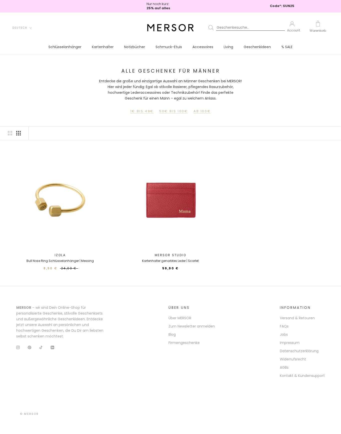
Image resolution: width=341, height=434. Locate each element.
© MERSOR (29, 414)
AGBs (284, 367)
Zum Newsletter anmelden (192, 326)
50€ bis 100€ (173, 111)
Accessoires (202, 46)
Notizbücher (134, 46)
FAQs (284, 326)
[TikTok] (41, 347)
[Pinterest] (29, 347)
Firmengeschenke (184, 342)
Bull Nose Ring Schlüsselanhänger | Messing (60, 261)
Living (228, 46)
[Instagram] (18, 347)
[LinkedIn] (52, 347)
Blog (172, 334)
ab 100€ (202, 111)
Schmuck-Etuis (169, 46)
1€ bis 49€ (142, 111)
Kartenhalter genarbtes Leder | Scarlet (170, 261)
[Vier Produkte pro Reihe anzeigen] (18, 133)
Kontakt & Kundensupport (302, 375)
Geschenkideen (257, 46)
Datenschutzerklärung (299, 350)
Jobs (284, 334)
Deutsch (19, 28)
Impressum (290, 342)
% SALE (287, 46)
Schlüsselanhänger (64, 46)
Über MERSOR (180, 318)
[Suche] (244, 28)
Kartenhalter (103, 46)
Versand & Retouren (297, 318)
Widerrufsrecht (293, 359)
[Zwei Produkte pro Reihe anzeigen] (10, 133)
